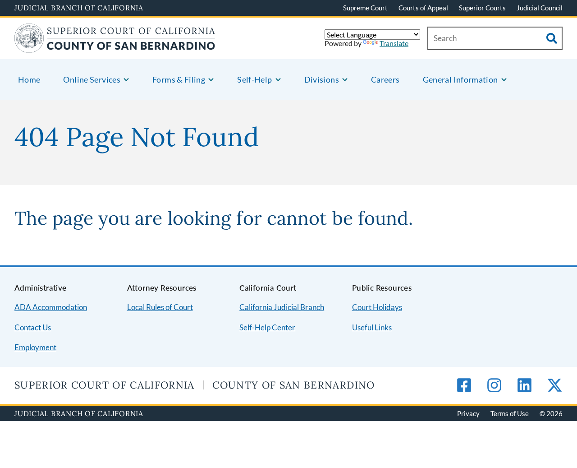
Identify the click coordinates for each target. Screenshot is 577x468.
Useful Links (372, 327)
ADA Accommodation (50, 307)
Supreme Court (365, 8)
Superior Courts (482, 8)
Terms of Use (509, 413)
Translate (394, 43)
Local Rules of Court (160, 307)
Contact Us (32, 327)
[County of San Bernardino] (114, 47)
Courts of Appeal (423, 8)
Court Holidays (377, 307)
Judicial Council (540, 8)
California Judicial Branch (281, 307)
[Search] (552, 38)
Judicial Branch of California (78, 7)
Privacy (468, 413)
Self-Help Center (267, 327)
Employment (35, 347)
